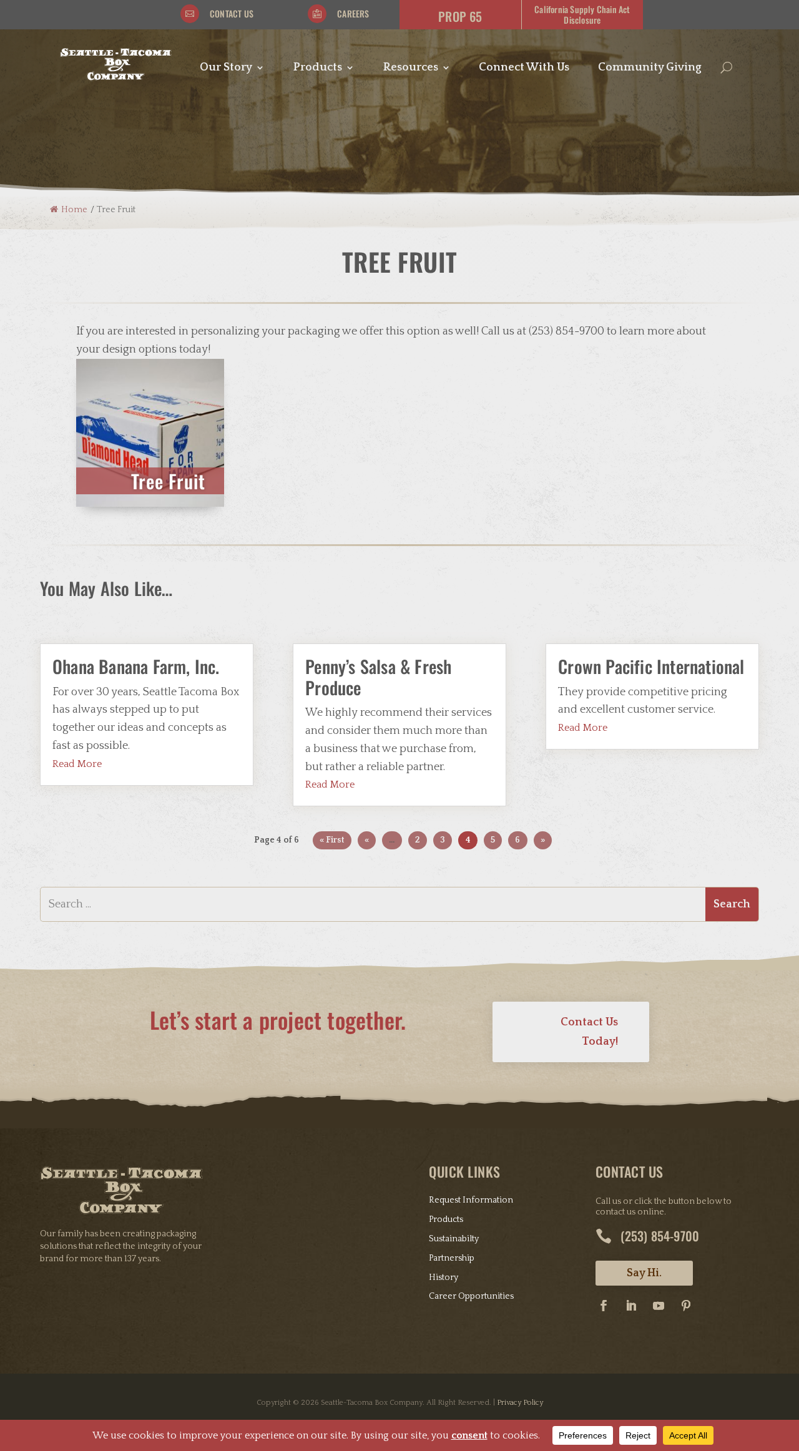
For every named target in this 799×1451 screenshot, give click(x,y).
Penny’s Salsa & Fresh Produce (378, 676)
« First (332, 840)
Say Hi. (644, 1273)
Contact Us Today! (589, 1032)
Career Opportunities (471, 1296)
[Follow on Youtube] (658, 1305)
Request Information (471, 1200)
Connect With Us (524, 68)
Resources (410, 68)
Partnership (451, 1258)
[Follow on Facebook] (603, 1305)
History (443, 1277)
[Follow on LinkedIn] (631, 1305)
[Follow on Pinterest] (686, 1305)
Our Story (226, 68)
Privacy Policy (520, 1403)
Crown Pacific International (651, 666)
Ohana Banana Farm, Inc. (136, 666)
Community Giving (650, 68)
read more (77, 763)
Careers (353, 13)
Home (74, 210)
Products (317, 68)
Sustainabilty (454, 1239)
